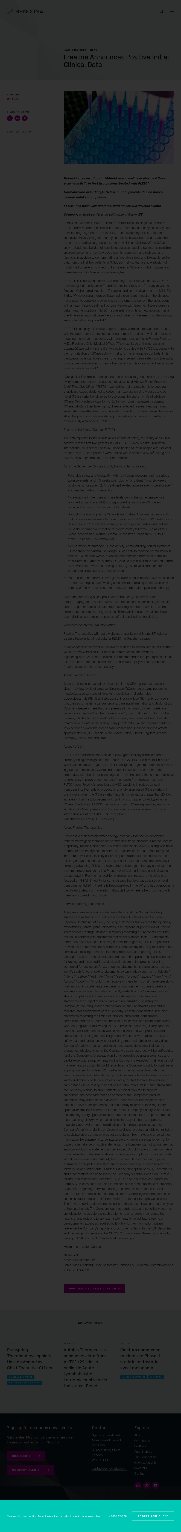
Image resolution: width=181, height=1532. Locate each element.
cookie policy (92, 1516)
